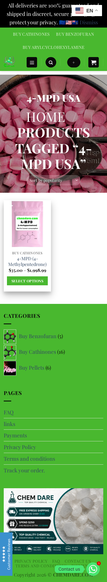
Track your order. (24, 470)
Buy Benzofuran (75, 34)
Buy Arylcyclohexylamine (54, 47)
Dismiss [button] (89, 22)
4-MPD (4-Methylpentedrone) (27, 261)
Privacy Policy (20, 446)
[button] (32, 62)
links (9, 423)
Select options (27, 280)
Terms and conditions (29, 458)
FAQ (9, 412)
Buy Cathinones (31, 34)
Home (45, 116)
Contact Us (78, 561)
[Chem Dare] (13, 62)
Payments (15, 435)
